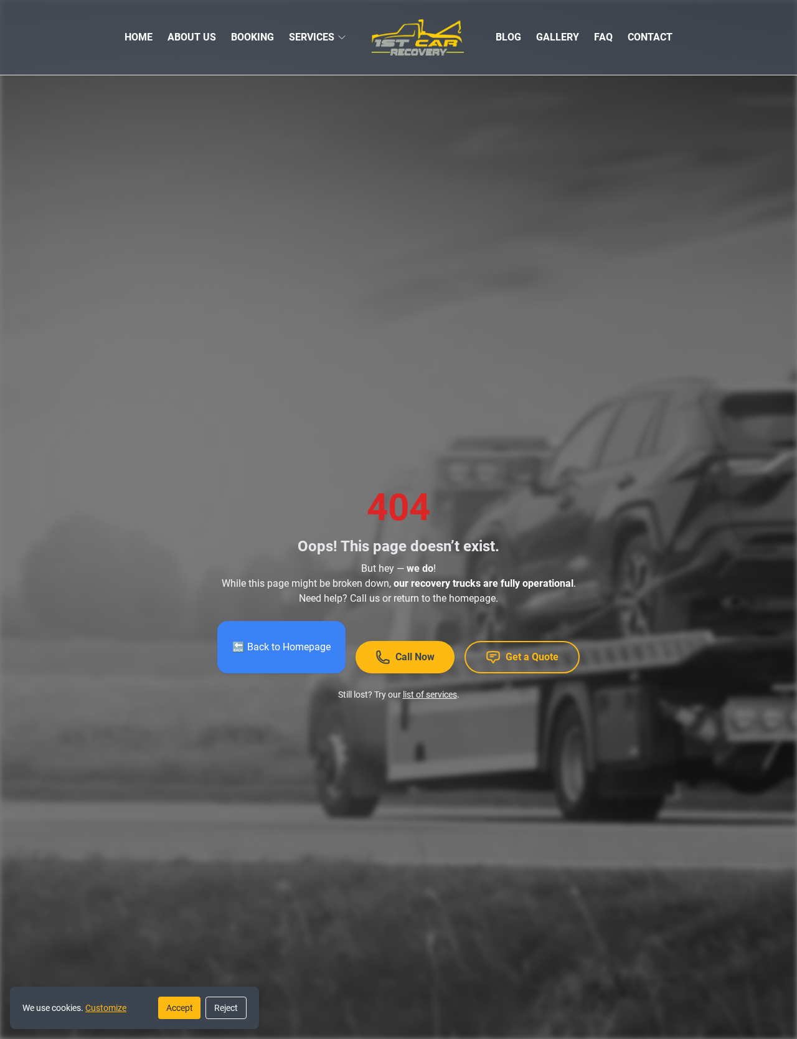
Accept (179, 1008)
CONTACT (650, 37)
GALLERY (557, 37)
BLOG (508, 37)
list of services (430, 695)
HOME (139, 37)
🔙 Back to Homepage (281, 647)
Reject (226, 1008)
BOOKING (252, 37)
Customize (105, 1008)
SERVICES (311, 37)
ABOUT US (191, 37)
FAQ (603, 37)
